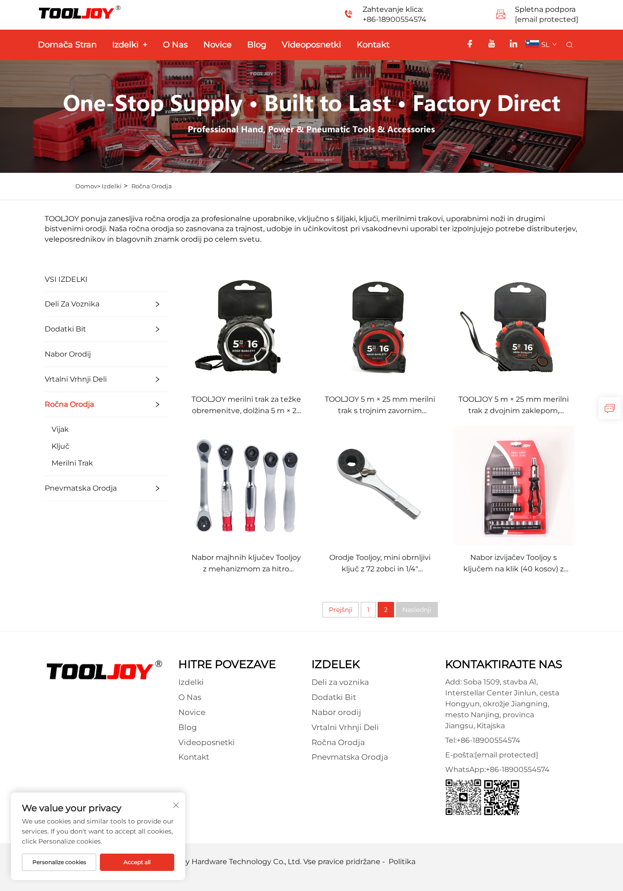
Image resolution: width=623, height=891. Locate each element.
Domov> (88, 186)
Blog (256, 45)
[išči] (569, 45)
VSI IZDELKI (66, 279)
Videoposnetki (311, 45)
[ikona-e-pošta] (501, 15)
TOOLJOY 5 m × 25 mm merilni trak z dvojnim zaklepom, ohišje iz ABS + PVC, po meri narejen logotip (513, 405)
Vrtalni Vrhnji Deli (76, 379)
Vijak (60, 429)
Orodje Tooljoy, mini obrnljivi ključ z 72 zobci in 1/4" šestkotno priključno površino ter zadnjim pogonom (380, 564)
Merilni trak (72, 463)
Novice (217, 45)
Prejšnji (341, 610)
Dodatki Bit (65, 329)
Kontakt (373, 45)
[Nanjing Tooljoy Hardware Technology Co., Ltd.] (105, 669)
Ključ (60, 446)
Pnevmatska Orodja (81, 488)
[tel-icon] (348, 15)
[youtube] (491, 44)
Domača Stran (67, 45)
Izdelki (129, 45)
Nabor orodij (68, 354)
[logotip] (79, 11)
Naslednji (416, 610)
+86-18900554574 (394, 19)
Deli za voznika (72, 304)
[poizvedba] (610, 408)
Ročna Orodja (151, 186)
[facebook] (470, 44)
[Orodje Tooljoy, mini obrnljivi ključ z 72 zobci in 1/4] (380, 485)
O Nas (175, 45)
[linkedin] (513, 44)
